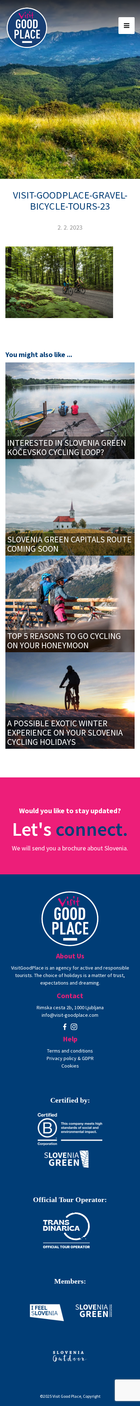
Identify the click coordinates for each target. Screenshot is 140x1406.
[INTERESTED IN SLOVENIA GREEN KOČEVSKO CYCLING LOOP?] (70, 410)
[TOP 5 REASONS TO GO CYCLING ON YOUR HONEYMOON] (70, 603)
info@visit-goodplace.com (70, 1015)
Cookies (70, 1066)
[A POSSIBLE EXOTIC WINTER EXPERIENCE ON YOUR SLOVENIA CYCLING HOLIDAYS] (70, 699)
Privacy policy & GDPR (70, 1058)
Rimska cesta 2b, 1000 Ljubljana (70, 1007)
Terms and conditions (70, 1051)
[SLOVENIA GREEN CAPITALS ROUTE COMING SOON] (70, 506)
